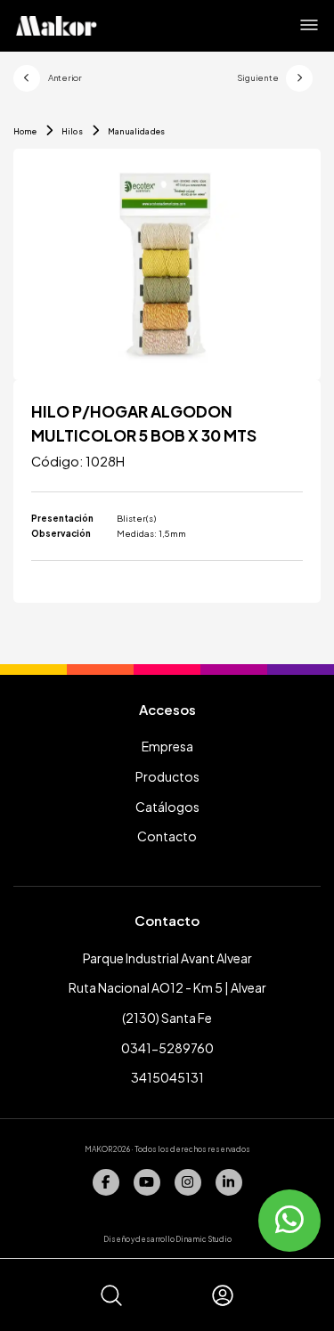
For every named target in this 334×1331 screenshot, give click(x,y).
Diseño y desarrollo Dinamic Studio (167, 1239)
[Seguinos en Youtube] (147, 1182)
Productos (167, 776)
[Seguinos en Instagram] (188, 1182)
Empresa (167, 746)
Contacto (167, 836)
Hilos (72, 131)
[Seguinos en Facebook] (106, 1182)
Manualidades (136, 131)
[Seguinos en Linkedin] (229, 1182)
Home (25, 131)
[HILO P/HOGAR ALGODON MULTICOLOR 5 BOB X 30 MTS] (167, 264)
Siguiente (258, 77)
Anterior (65, 77)
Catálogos (167, 807)
